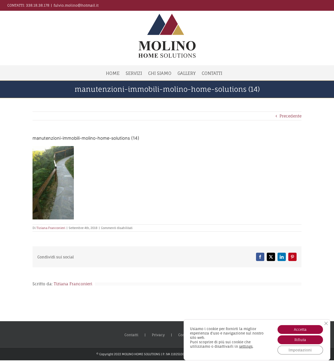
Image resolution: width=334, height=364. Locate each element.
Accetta (300, 329)
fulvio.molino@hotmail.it (76, 5)
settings (246, 346)
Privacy (158, 335)
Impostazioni (300, 350)
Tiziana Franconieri (50, 228)
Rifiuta (300, 340)
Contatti (131, 335)
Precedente (290, 116)
